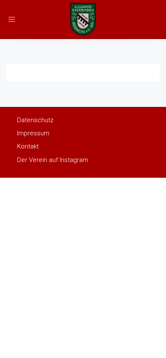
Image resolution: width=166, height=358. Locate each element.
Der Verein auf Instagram (52, 160)
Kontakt (28, 146)
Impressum (33, 133)
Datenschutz (35, 120)
